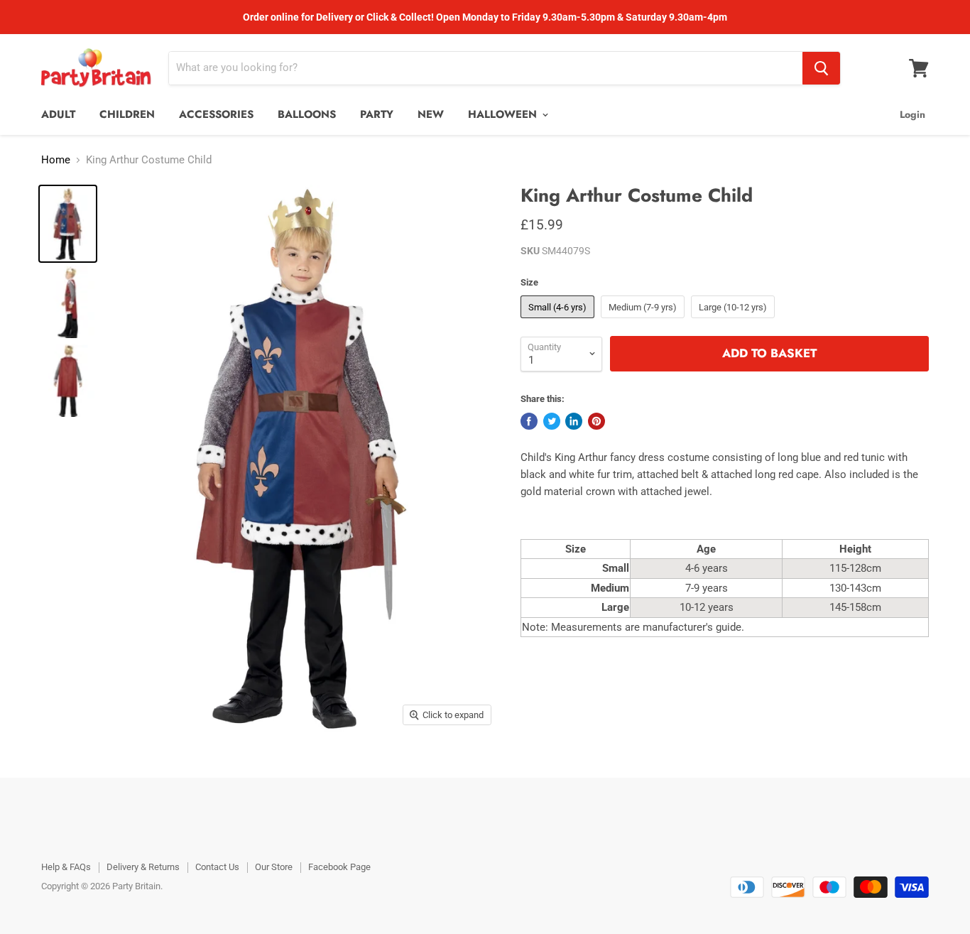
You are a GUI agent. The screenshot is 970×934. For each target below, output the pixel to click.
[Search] (821, 68)
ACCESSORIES (216, 114)
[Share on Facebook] (529, 421)
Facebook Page (339, 867)
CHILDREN (127, 114)
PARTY (376, 114)
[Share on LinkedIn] (573, 421)
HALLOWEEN (504, 114)
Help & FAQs (66, 867)
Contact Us (217, 867)
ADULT (58, 114)
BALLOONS (307, 114)
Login (912, 114)
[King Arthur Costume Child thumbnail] (68, 223)
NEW (431, 114)
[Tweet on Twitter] (551, 421)
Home (55, 160)
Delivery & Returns (143, 867)
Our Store (274, 867)
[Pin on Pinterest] (596, 421)
